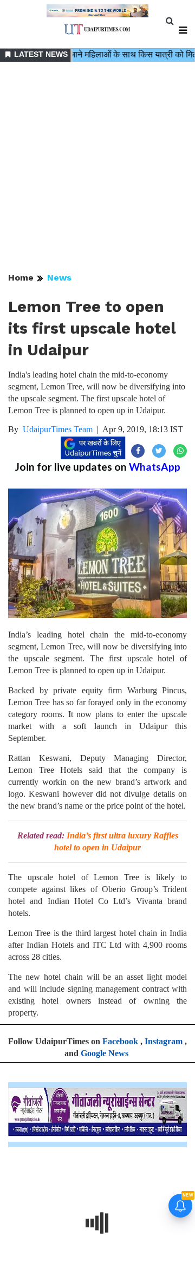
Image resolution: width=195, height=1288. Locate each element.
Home (21, 277)
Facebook (120, 1041)
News (59, 277)
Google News (104, 1053)
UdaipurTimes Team (58, 429)
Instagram (164, 1041)
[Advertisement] (97, 167)
